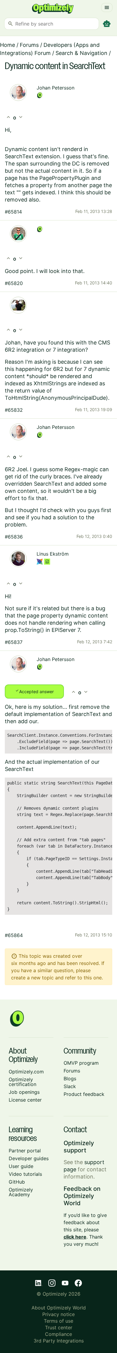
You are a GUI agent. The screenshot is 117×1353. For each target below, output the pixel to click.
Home (7, 45)
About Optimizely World (59, 1308)
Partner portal (25, 1151)
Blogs (70, 1078)
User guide (21, 1166)
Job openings (24, 1092)
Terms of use (58, 1321)
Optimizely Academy (21, 1192)
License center (25, 1100)
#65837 (13, 642)
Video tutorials (25, 1174)
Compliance (58, 1334)
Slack (70, 1086)
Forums (29, 45)
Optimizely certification (22, 1081)
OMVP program (81, 1063)
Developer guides (29, 1158)
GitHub (17, 1182)
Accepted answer (34, 691)
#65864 (14, 935)
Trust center (58, 1327)
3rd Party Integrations (59, 1341)
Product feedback (84, 1094)
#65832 (14, 410)
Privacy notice (58, 1314)
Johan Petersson (55, 88)
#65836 (14, 537)
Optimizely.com (26, 1072)
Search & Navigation (81, 53)
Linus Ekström (53, 554)
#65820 (14, 283)
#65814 (13, 212)
